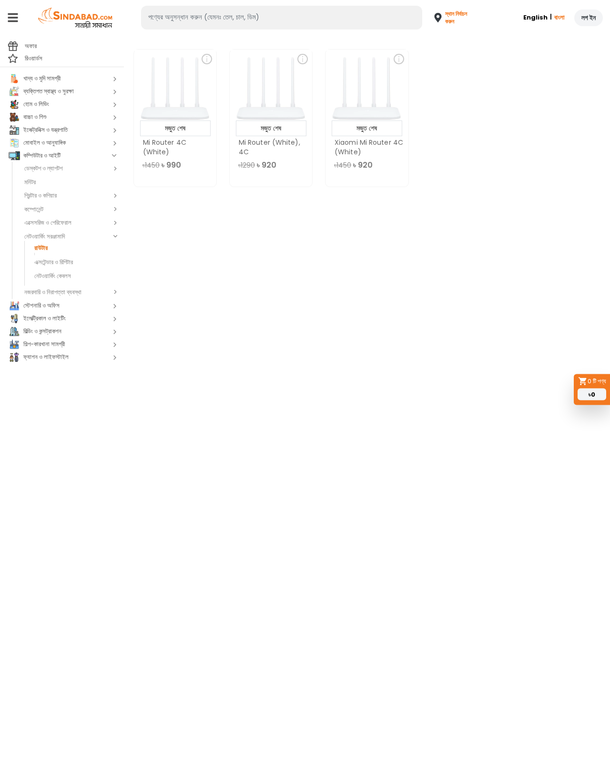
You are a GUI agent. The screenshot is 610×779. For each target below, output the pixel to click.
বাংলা (559, 17)
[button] (446, 17)
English (535, 17)
